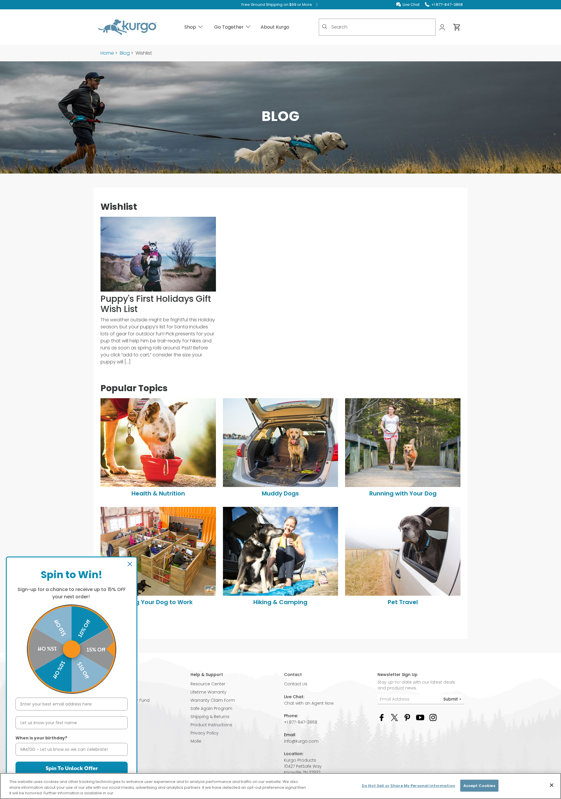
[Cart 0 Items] (457, 27)
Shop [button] (190, 27)
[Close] (551, 785)
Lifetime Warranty (208, 692)
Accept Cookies (479, 785)
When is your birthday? (41, 738)
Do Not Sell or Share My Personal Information (408, 785)
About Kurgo (275, 27)
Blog (125, 53)
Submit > (452, 699)
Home (107, 53)
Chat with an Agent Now (309, 703)
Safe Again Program (211, 708)
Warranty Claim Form (213, 700)
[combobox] (377, 27)
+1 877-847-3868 (300, 722)
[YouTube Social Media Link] (420, 717)
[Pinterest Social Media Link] (407, 717)
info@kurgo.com (301, 741)
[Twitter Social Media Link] (394, 717)
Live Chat (411, 4)
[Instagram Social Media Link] (433, 717)
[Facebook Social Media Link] (382, 717)
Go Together (229, 27)
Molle (196, 741)
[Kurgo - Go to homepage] (127, 27)
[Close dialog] (130, 564)
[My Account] (443, 27)
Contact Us (295, 684)
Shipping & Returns (210, 717)
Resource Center (208, 684)
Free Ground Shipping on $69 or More (276, 4)
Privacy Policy (205, 733)
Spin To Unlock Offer (72, 768)
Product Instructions (211, 725)
